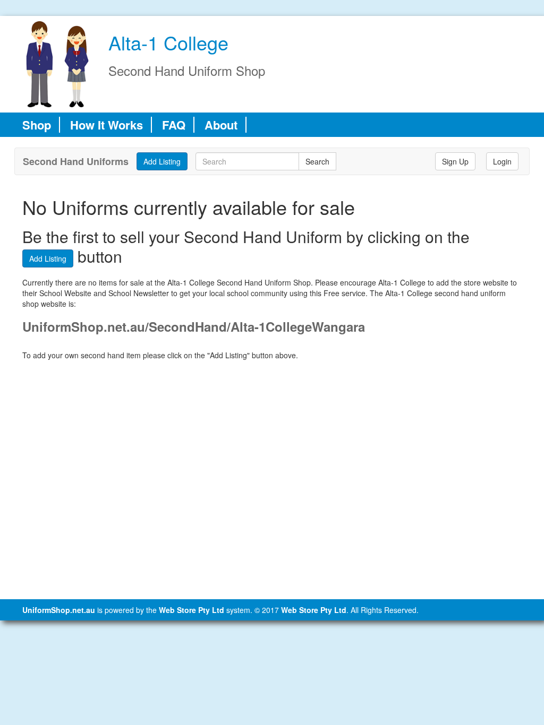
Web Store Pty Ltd (191, 610)
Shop (36, 124)
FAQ (173, 124)
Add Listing (47, 258)
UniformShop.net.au (58, 610)
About (221, 124)
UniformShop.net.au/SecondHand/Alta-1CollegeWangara (193, 326)
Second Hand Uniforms (76, 161)
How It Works (106, 124)
